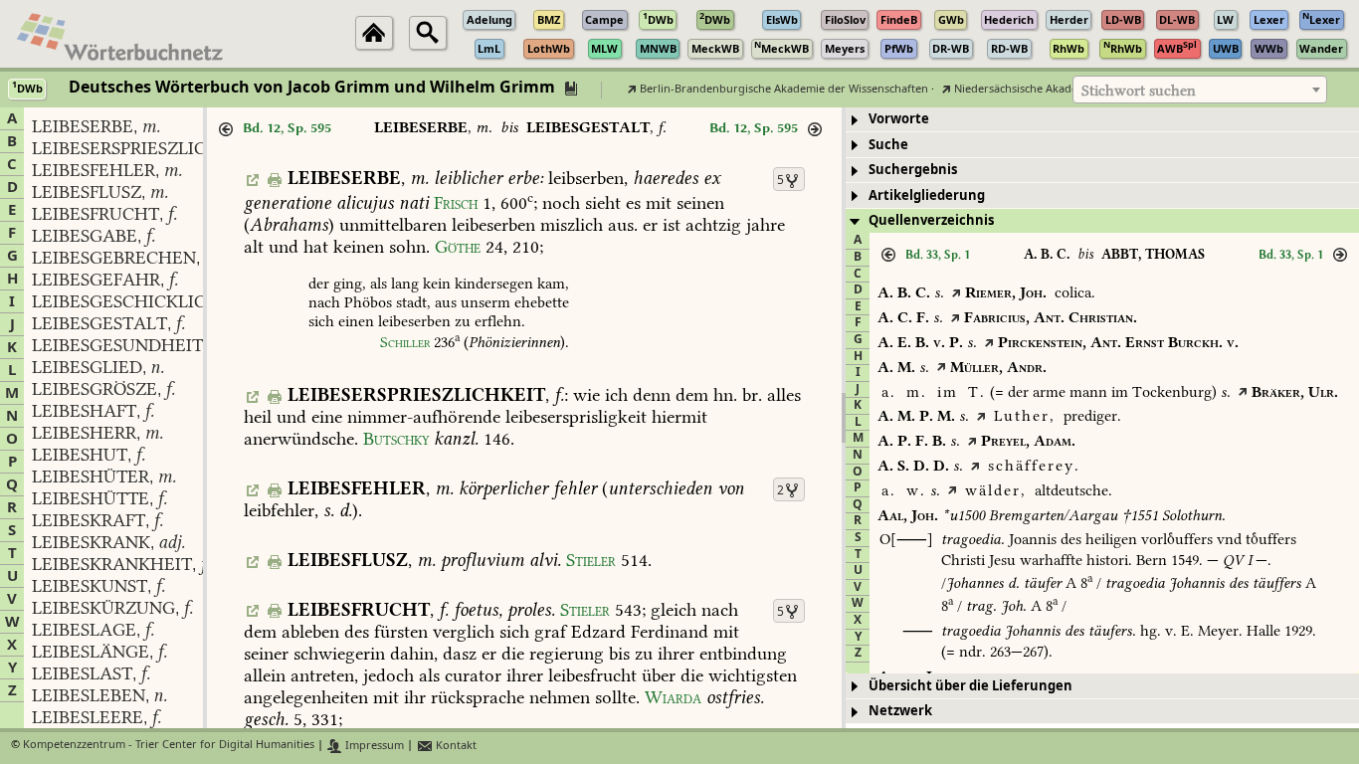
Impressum (373, 745)
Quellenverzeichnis (931, 220)
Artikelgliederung (927, 195)
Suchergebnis (913, 169)
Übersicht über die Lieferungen (970, 685)
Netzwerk (900, 710)
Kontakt (455, 745)
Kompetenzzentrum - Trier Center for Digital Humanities (168, 745)
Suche (888, 144)
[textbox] (1199, 90)
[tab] (1102, 119)
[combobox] (1199, 89)
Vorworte (899, 118)
